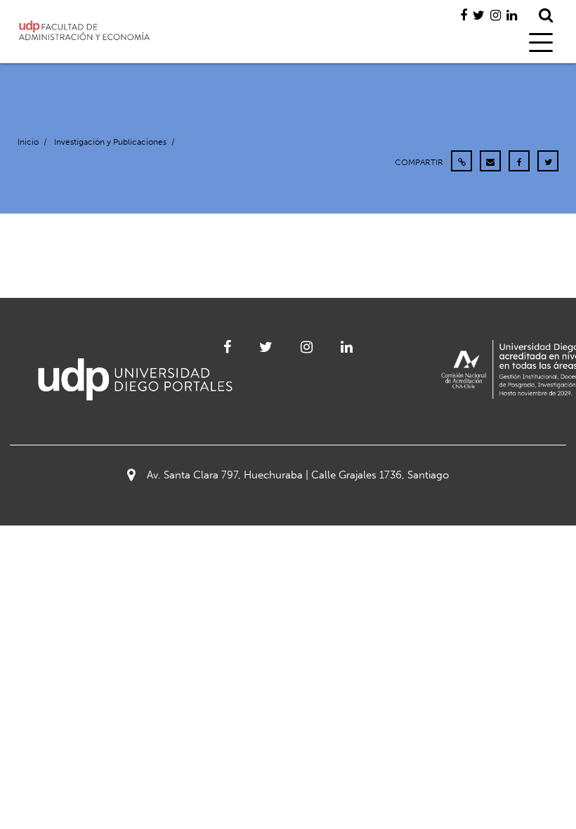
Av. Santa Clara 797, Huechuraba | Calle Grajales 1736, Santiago (298, 475)
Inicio (28, 142)
